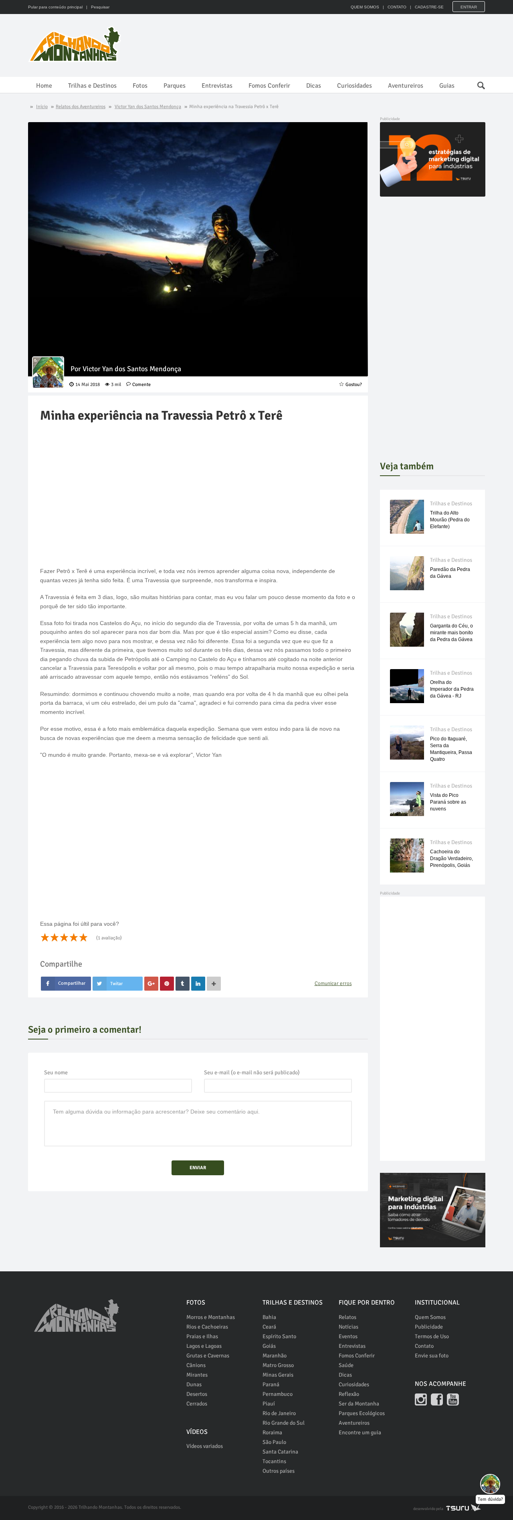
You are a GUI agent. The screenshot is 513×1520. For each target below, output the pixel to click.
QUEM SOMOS (365, 7)
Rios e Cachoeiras (207, 1326)
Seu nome (56, 1072)
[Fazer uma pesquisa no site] (477, 83)
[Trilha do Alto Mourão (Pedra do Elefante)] (407, 517)
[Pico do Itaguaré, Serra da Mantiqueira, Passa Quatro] (407, 743)
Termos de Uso (432, 1336)
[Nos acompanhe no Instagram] (421, 1399)
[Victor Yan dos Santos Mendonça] (48, 372)
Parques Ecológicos (362, 1413)
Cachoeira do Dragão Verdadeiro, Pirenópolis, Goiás (451, 858)
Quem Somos (430, 1317)
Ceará (269, 1326)
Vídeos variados (204, 1446)
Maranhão (275, 1355)
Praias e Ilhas (202, 1336)
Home (44, 86)
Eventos (348, 1336)
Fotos (140, 86)
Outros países (279, 1471)
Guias (446, 86)
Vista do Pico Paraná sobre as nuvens (448, 802)
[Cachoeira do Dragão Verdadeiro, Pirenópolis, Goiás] (407, 855)
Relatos (347, 1317)
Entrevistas (217, 86)
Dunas (194, 1384)
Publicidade (429, 1326)
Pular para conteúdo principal (55, 7)
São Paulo (274, 1442)
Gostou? (353, 385)
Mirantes (197, 1374)
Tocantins (274, 1461)
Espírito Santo (279, 1336)
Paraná (271, 1384)
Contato (424, 1346)
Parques (175, 86)
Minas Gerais (278, 1374)
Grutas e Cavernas (207, 1355)
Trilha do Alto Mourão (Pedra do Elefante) (450, 519)
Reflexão (349, 1394)
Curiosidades (354, 86)
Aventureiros (405, 86)
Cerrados (196, 1403)
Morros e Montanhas (210, 1317)
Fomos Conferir (269, 86)
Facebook (66, 984)
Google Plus (151, 984)
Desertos (196, 1394)
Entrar (468, 7)
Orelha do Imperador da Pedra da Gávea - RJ (452, 689)
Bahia (269, 1317)
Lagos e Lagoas (204, 1346)
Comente (141, 385)
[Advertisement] (339, 44)
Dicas (313, 86)
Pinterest (167, 984)
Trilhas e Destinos (92, 86)
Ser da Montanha (359, 1403)
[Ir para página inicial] (76, 1311)
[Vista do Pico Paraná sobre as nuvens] (407, 799)
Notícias (348, 1326)
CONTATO (397, 7)
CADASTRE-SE (429, 7)
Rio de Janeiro (279, 1413)
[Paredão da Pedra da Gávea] (407, 573)
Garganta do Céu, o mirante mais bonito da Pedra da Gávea (451, 632)
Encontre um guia (360, 1432)
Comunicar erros (333, 983)
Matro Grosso (278, 1365)
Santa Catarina (280, 1451)
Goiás (269, 1346)
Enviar (198, 1168)
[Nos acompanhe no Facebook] (437, 1399)
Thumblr (183, 984)
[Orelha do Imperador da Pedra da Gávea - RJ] (407, 686)
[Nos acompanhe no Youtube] (453, 1399)
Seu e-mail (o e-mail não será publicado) (252, 1072)
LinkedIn (198, 984)
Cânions (196, 1365)
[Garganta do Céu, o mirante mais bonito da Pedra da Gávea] (407, 630)
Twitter (118, 984)
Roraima (272, 1432)
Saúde (346, 1365)
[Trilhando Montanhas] (75, 44)
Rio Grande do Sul (284, 1422)
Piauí (269, 1403)
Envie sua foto (431, 1355)
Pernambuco (278, 1394)
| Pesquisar (96, 7)
